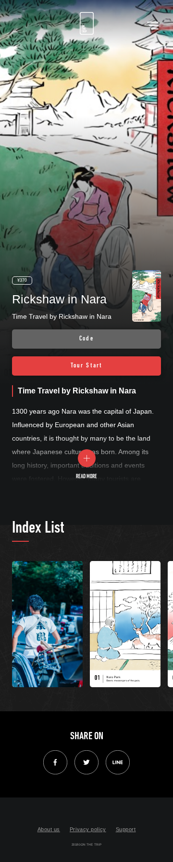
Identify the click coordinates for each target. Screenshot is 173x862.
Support (126, 829)
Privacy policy (88, 829)
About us (48, 829)
